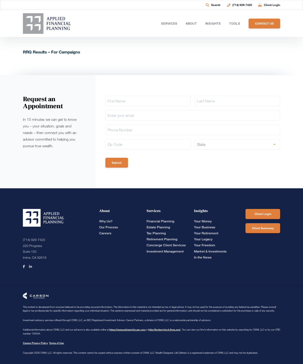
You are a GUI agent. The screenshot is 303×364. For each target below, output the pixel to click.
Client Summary (263, 228)
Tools (234, 23)
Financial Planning (160, 221)
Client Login (272, 5)
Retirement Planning (162, 239)
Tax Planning (156, 233)
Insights (213, 23)
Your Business (204, 227)
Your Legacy (203, 239)
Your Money (203, 221)
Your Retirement (206, 233)
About (191, 23)
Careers (105, 233)
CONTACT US (264, 23)
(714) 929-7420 (242, 5)
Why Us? (106, 221)
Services (169, 23)
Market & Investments (210, 251)
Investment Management (165, 251)
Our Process (108, 227)
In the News (202, 257)
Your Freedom (204, 245)
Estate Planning (158, 227)
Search (215, 5)
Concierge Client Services (166, 245)
